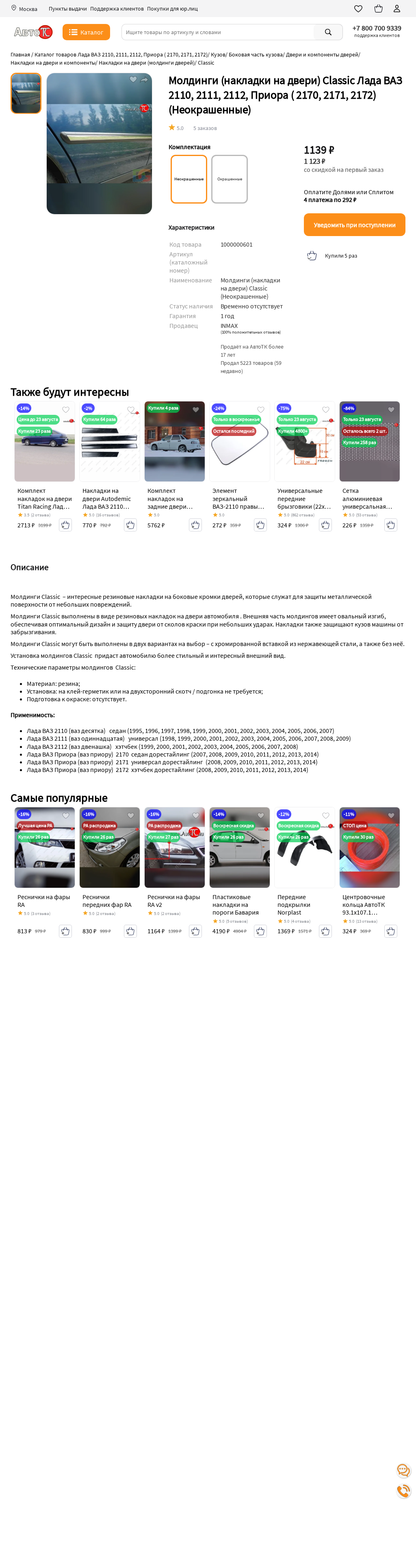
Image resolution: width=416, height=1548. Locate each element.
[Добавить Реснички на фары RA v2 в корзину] (195, 931)
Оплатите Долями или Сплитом (349, 196)
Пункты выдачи (68, 8)
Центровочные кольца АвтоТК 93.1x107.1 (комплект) (363, 908)
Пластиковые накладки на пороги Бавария (235, 904)
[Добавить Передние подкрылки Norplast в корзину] (325, 931)
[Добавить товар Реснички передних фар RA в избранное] (131, 816)
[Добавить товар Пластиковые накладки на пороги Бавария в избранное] (261, 816)
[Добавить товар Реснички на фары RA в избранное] (66, 816)
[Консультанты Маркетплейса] (404, 1471)
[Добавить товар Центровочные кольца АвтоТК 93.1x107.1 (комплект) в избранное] (391, 816)
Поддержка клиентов (117, 8)
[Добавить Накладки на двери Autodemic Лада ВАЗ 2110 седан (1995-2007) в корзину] (130, 524)
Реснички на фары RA (43, 900)
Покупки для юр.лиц (172, 8)
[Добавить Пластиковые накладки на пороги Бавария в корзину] (260, 931)
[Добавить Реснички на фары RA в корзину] (65, 931)
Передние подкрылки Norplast (293, 904)
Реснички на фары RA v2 (173, 900)
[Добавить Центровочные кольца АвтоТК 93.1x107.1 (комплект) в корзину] (390, 931)
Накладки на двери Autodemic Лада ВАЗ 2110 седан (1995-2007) (107, 502)
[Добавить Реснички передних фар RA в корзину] (130, 931)
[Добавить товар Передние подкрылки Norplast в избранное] (326, 816)
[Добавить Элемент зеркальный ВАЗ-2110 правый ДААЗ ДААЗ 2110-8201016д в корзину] (260, 524)
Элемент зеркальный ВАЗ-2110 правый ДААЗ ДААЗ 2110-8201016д (237, 506)
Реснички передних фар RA (107, 900)
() (251, 332)
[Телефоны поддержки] (404, 1491)
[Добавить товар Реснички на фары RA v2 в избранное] (196, 816)
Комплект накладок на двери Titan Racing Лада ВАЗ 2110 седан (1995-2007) (44, 506)
